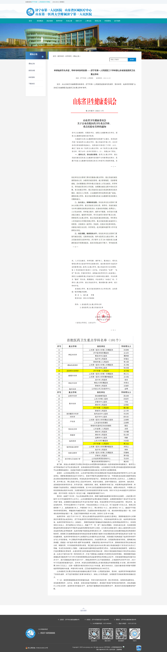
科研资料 (32, 77)
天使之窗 (69, 21)
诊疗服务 (117, 21)
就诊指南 (50, 21)
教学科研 (59, 21)
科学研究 (68, 56)
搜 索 (132, 59)
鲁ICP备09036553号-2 (103, 649)
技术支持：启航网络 (116, 649)
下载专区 (32, 83)
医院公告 (98, 21)
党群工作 (79, 21)
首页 (30, 21)
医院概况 (40, 21)
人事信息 (88, 21)
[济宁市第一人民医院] (67, 12)
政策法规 (32, 70)
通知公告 (32, 63)
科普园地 (108, 21)
